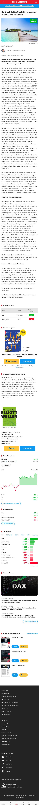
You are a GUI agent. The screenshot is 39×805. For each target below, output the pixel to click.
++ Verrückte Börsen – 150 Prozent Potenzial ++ (19, 6)
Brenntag (3, 547)
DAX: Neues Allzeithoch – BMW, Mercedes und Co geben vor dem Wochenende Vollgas (19, 601)
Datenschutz (5, 699)
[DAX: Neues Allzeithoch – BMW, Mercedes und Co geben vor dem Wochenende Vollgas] (19, 586)
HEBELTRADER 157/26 (18, 665)
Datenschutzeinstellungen (9, 705)
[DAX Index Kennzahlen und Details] (19, 482)
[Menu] (36, 2)
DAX (3, 46)
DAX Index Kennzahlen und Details (11, 503)
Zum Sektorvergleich (8, 523)
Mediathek (4, 724)
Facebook (9, 767)
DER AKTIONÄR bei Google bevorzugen (12, 55)
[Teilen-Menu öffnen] (29, 803)
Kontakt (8, 757)
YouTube (9, 760)
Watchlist (7, 465)
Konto (17, 367)
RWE (2, 549)
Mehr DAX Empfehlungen (30, 621)
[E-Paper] (16, 803)
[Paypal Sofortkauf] (11, 448)
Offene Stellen (6, 711)
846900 (3, 461)
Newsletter (5, 727)
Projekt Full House (17, 637)
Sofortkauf (14, 361)
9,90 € (15, 675)
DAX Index (4, 459)
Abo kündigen (5, 714)
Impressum (5, 693)
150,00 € (15, 660)
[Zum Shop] (9, 803)
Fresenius (4, 560)
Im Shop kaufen (27, 361)
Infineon (3, 552)
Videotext (4, 708)
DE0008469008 (12, 461)
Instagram (9, 764)
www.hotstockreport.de (15, 297)
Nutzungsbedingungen (8, 696)
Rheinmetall (4, 563)
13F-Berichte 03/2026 (18, 651)
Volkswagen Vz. (5, 541)
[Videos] (3, 803)
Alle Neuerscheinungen (32, 633)
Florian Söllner (21, 50)
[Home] (22, 803)
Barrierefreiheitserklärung (9, 702)
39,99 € (15, 646)
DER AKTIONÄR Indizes (8, 738)
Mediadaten (5, 690)
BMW (2, 539)
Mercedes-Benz (5, 544)
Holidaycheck (9, 46)
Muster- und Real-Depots (9, 735)
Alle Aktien (4, 721)
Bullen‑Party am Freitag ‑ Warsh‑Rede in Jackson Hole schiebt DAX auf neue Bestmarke (18, 608)
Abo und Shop (5, 741)
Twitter (8, 771)
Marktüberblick (6, 733)
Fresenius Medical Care (7, 558)
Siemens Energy (5, 555)
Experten (4, 729)
